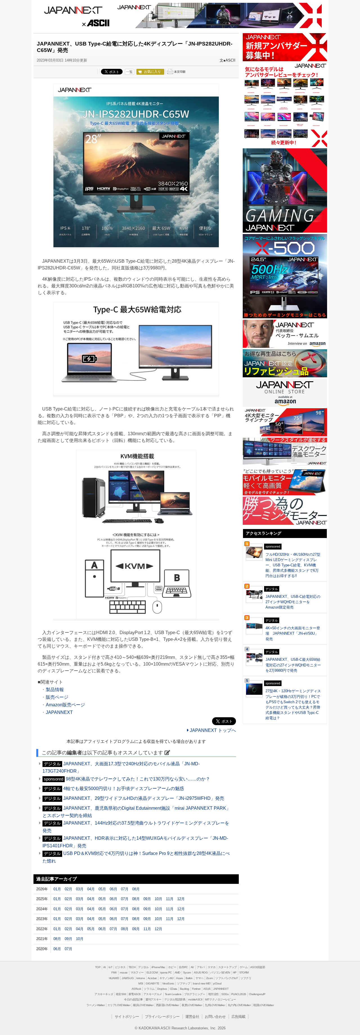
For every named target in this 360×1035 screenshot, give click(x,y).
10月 (158, 899)
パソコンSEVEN (220, 972)
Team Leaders (173, 994)
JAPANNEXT (73, 9)
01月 (57, 889)
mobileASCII (195, 999)
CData (173, 988)
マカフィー (137, 972)
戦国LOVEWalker (263, 1005)
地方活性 (213, 994)
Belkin (189, 978)
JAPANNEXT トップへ (212, 730)
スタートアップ (227, 967)
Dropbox (162, 988)
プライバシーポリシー (162, 1016)
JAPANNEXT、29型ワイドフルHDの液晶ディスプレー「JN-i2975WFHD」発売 (143, 798)
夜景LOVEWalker (192, 1005)
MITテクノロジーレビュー (220, 999)
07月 (125, 889)
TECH (132, 967)
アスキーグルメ (152, 994)
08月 (136, 889)
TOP (97, 967)
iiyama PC (166, 972)
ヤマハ (199, 978)
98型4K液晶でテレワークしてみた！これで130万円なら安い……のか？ (138, 779)
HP (235, 972)
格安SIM (121, 994)
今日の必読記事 (133, 999)
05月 (102, 889)
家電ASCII (135, 994)
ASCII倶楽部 (257, 967)
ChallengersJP (257, 994)
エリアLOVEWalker (118, 1005)
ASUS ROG (201, 972)
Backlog (184, 988)
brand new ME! (201, 983)
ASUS (207, 988)
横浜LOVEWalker (143, 1005)
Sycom (187, 972)
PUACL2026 (238, 994)
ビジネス (120, 967)
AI (104, 967)
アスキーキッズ (103, 994)
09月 (147, 899)
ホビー (172, 967)
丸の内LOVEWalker (239, 1005)
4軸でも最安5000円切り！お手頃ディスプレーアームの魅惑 (123, 788)
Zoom (209, 978)
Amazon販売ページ (65, 704)
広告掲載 (238, 1016)
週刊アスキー (153, 999)
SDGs (224, 994)
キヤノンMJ (166, 978)
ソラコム (149, 988)
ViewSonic (168, 983)
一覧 (129, 72)
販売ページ (57, 697)
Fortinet (196, 988)
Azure (179, 978)
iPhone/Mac (158, 967)
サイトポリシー (127, 1016)
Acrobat (152, 978)
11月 (170, 899)
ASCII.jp (95, 24)
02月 (68, 889)
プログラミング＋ (194, 994)
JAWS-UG (128, 978)
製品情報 (55, 689)
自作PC (183, 967)
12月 (181, 899)
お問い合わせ (215, 1016)
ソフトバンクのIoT (226, 978)
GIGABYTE (152, 983)
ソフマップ (183, 983)
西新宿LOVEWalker (167, 1005)
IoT (110, 967)
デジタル (143, 967)
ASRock (136, 988)
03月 (80, 889)
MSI (140, 983)
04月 (91, 889)
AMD (177, 972)
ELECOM (152, 972)
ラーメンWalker (95, 1005)
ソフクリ (245, 978)
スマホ (211, 967)
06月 (113, 889)
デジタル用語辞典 (174, 999)
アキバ (201, 967)
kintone (140, 978)
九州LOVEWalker (215, 1005)
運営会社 (192, 1016)
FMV (114, 972)
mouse (124, 972)
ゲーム (244, 967)
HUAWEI (114, 978)
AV (192, 967)
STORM (244, 972)
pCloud (217, 983)
